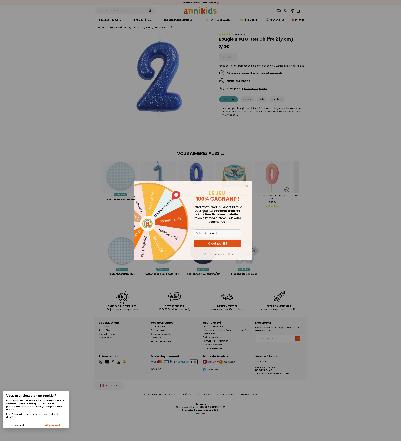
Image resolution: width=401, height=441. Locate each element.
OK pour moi (52, 425)
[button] (224, 243)
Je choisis (19, 425)
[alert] (200, 220)
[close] (254, 186)
